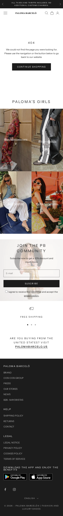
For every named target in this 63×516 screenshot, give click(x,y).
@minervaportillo (47, 141)
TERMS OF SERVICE (14, 458)
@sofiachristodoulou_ (47, 203)
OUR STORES (11, 388)
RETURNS (9, 421)
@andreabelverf (16, 203)
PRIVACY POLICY (13, 448)
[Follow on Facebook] (5, 489)
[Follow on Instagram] (14, 489)
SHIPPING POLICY (13, 415)
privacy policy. (31, 295)
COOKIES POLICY (13, 453)
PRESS (7, 383)
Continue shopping (31, 66)
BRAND (8, 372)
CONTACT (9, 426)
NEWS (7, 394)
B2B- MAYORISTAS (13, 399)
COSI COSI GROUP (14, 378)
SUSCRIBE (31, 283)
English (29, 498)
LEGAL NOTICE (12, 442)
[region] (31, 313)
